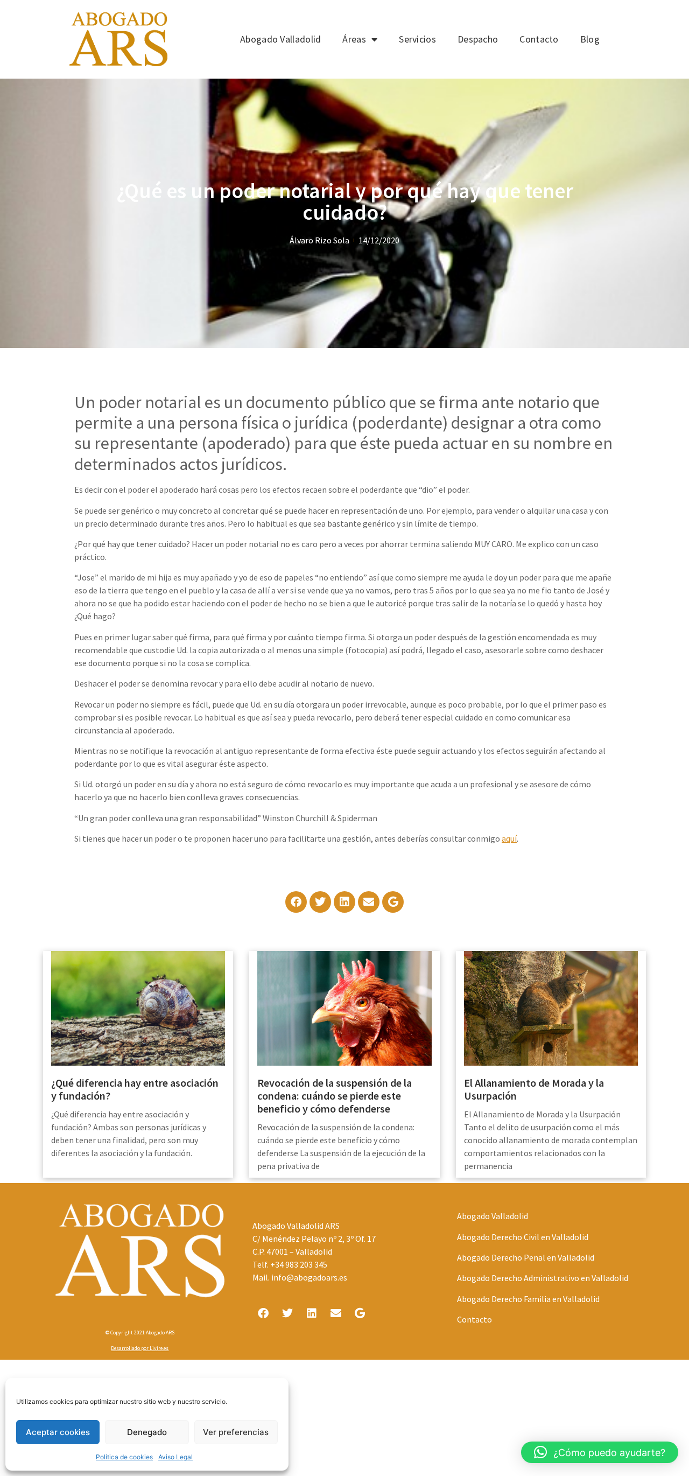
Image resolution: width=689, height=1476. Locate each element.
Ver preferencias (236, 1432)
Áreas (354, 39)
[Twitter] (320, 902)
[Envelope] (368, 902)
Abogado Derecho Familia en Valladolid (528, 1298)
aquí (509, 838)
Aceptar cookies (58, 1432)
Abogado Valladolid (280, 39)
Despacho (478, 39)
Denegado (147, 1432)
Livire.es (159, 1348)
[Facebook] (296, 902)
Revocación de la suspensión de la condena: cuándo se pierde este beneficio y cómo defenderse (334, 1095)
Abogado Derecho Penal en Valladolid (525, 1257)
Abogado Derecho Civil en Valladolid (522, 1237)
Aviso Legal (175, 1457)
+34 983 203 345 (298, 1264)
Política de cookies (124, 1457)
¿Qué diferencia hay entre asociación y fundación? (135, 1089)
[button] (599, 1452)
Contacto (538, 39)
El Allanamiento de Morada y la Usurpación (534, 1089)
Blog (590, 39)
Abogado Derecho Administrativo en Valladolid (542, 1277)
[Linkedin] (344, 902)
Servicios (417, 39)
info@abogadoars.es (309, 1277)
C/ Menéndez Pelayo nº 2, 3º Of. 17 (314, 1238)
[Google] (393, 902)
